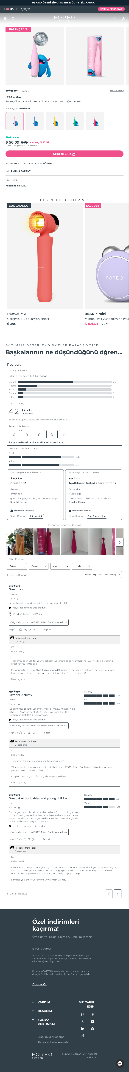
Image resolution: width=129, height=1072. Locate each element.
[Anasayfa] (64, 19)
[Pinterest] (92, 1029)
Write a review (116, 91)
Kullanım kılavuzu (16, 185)
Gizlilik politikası (50, 974)
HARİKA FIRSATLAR (111, 9)
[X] (83, 1022)
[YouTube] (92, 1022)
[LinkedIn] (83, 1029)
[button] (119, 1063)
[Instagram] (83, 1014)
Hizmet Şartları (70, 974)
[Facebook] (92, 1014)
